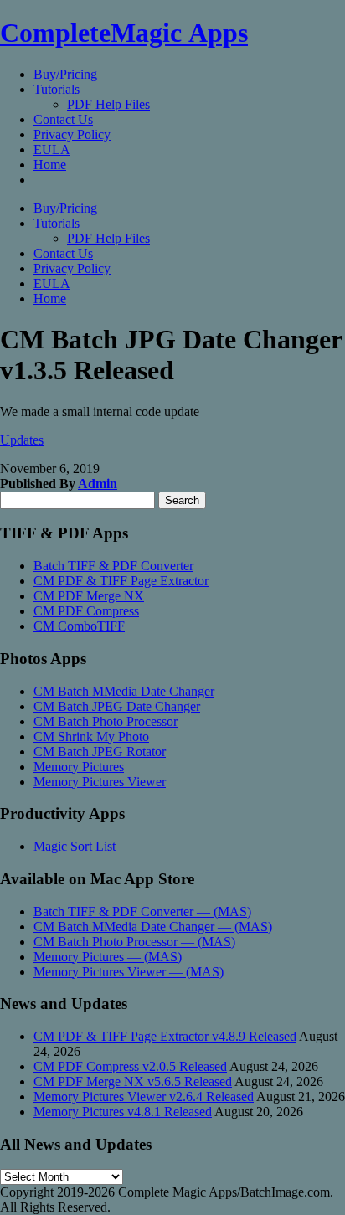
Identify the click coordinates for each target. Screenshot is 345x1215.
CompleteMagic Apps (124, 33)
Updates (22, 440)
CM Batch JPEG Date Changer (116, 706)
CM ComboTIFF (79, 626)
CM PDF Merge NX (88, 596)
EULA (51, 149)
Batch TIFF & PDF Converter (113, 566)
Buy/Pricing (65, 74)
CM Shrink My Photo (91, 736)
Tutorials (56, 89)
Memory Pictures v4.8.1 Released (122, 1111)
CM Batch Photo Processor (105, 721)
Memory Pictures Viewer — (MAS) (128, 972)
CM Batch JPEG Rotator (99, 751)
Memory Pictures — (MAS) (107, 957)
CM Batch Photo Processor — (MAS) (134, 941)
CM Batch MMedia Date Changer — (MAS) (152, 926)
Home (49, 164)
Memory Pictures (78, 766)
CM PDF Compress (86, 611)
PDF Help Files (108, 104)
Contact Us (63, 119)
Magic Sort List (74, 846)
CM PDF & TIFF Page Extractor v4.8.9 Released (164, 1036)
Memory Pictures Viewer (99, 782)
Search (182, 500)
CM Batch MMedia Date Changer (123, 691)
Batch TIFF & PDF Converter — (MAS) (142, 911)
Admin (97, 483)
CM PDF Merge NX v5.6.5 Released (132, 1081)
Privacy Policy (72, 134)
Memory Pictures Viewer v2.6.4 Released (143, 1096)
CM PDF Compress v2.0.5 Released (130, 1066)
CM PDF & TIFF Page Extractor (121, 581)
